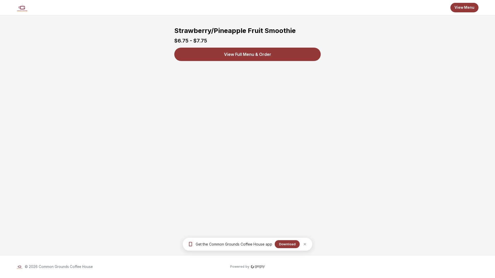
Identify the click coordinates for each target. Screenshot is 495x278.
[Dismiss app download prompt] (304, 244)
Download (287, 244)
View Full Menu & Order (247, 54)
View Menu (464, 7)
